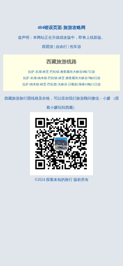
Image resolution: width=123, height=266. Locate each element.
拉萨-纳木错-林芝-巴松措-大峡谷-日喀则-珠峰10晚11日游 (61, 84)
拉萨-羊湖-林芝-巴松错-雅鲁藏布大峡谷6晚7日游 (61, 71)
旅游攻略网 (74, 27)
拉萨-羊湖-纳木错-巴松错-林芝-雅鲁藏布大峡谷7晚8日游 (61, 78)
